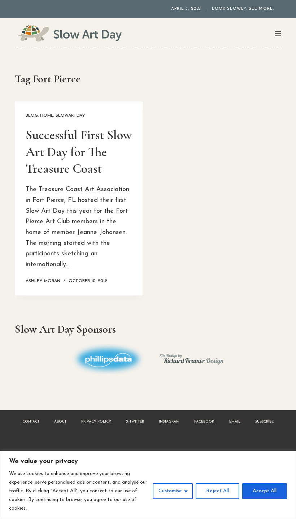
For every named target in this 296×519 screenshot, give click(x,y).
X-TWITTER (135, 422)
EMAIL (234, 422)
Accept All (265, 491)
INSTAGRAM (169, 422)
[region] (148, 485)
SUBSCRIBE (264, 422)
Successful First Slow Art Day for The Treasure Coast (79, 152)
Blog (32, 115)
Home (46, 115)
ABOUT (60, 422)
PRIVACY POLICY (96, 422)
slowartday (70, 115)
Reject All (217, 491)
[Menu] (278, 33)
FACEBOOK (204, 422)
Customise (170, 491)
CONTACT (30, 422)
